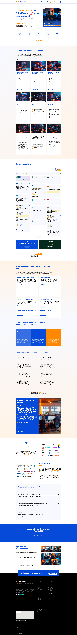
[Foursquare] (22, 620)
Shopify (53, 472)
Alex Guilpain (21, 205)
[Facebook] (16, 620)
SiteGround (41, 471)
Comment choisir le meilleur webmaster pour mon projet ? (28, 489)
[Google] (25, 620)
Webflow (56, 474)
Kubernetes (30, 454)
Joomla (56, 472)
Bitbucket (54, 476)
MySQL (17, 448)
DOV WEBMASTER (59, 633)
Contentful (18, 451)
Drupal (60, 472)
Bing (54, 469)
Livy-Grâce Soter (52, 224)
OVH (47, 470)
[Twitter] (18, 620)
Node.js (22, 448)
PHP (20, 448)
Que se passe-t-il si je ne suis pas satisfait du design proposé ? (28, 516)
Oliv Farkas (51, 207)
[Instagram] (21, 620)
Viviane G (20, 223)
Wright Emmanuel (52, 176)
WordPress (44, 472)
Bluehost (58, 470)
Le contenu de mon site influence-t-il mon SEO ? (26, 498)
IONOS (50, 470)
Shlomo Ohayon (36, 185)
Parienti (35, 192)
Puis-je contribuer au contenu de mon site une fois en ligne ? (28, 505)
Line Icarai (51, 215)
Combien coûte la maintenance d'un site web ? (25, 512)
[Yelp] (24, 620)
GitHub (50, 476)
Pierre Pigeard (21, 212)
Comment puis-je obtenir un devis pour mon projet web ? (27, 507)
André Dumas (21, 195)
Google (50, 469)
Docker (25, 454)
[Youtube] (19, 620)
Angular (17, 457)
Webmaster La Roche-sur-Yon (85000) (38, 535)
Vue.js (35, 455)
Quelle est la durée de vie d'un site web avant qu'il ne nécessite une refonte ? (31, 514)
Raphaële (35, 176)
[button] (60, 2)
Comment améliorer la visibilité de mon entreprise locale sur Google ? (30, 494)
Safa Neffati (36, 199)
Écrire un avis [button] (58, 173)
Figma (60, 474)
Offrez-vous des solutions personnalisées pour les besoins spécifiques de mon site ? (32, 503)
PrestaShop (49, 472)
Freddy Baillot (21, 183)
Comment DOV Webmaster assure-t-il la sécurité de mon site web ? (29, 496)
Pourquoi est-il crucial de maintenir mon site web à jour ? (27, 492)
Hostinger (54, 470)
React (19, 450)
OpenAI (25, 452)
